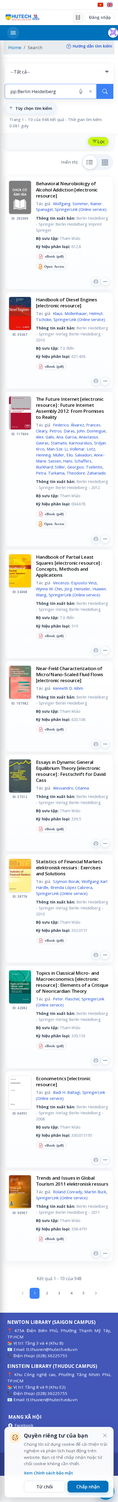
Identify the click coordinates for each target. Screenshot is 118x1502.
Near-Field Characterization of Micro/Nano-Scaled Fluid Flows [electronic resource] (69, 674)
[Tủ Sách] (78, 17)
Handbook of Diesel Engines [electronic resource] (66, 302)
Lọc (101, 141)
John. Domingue (91, 431)
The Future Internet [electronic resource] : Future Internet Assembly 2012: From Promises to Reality (70, 408)
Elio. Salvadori (79, 455)
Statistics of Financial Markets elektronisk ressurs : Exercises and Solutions (69, 867)
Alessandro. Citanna (71, 788)
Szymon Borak (66, 881)
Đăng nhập (100, 17)
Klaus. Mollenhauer (70, 313)
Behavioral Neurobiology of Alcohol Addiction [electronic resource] (67, 189)
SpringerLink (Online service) (80, 209)
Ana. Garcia (66, 437)
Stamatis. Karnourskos (71, 443)
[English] (109, 5)
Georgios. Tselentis (84, 467)
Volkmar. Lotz (82, 449)
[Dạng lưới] (105, 162)
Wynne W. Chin (49, 588)
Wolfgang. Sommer (70, 203)
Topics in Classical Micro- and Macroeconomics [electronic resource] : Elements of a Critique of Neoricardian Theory (72, 982)
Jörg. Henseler (77, 588)
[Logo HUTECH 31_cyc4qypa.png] (22, 17)
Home (14, 47)
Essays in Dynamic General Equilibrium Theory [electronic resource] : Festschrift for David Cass (71, 771)
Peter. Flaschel (66, 999)
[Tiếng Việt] (100, 5)
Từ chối (44, 1486)
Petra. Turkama (50, 473)
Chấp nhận (88, 1486)
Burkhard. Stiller (50, 467)
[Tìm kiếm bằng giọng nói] (80, 91)
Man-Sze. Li (57, 449)
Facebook (24, 1425)
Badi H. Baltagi (66, 1092)
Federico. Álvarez (68, 425)
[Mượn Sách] (113, 33)
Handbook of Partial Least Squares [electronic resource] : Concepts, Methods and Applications (69, 566)
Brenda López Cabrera (71, 887)
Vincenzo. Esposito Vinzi (75, 582)
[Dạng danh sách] (90, 162)
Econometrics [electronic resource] (63, 1081)
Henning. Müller (50, 455)
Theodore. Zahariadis (86, 473)
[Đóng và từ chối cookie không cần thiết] (104, 1435)
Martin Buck (95, 1191)
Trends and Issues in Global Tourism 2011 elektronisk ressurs (72, 1181)
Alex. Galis (45, 437)
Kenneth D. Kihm (68, 688)
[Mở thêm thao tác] (105, 281)
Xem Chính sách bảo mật (48, 1473)
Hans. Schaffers (77, 461)
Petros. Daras (62, 431)
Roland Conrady (67, 1191)
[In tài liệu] (96, 281)
